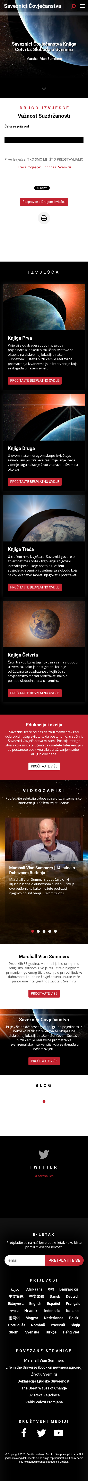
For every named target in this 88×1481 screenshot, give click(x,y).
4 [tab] (49, 931)
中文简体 (16, 1296)
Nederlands (53, 1318)
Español (53, 1303)
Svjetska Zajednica (44, 1395)
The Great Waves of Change (44, 1388)
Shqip (75, 1325)
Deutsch (72, 1296)
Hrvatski (31, 1311)
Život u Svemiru (44, 1374)
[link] (44, 218)
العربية (15, 1289)
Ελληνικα (16, 1303)
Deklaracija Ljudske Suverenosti (44, 1381)
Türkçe (50, 1332)
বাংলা (51, 1289)
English (35, 1303)
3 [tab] (44, 931)
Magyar (32, 1318)
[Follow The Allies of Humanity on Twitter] (41, 1433)
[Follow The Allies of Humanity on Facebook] (24, 1433)
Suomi (14, 1332)
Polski (74, 1318)
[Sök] (73, 6)
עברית (14, 1311)
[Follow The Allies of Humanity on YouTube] (59, 1433)
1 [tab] (32, 931)
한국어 (14, 1318)
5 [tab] (55, 931)
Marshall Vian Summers (44, 1360)
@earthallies (44, 1176)
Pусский (58, 1325)
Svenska (32, 1332)
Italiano (72, 1311)
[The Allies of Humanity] (33, 6)
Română (38, 1325)
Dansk (55, 1296)
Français (73, 1303)
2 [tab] (38, 931)
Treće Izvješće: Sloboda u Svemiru (44, 167)
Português (16, 1325)
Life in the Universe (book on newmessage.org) (44, 1367)
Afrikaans (34, 1289)
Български (68, 1289)
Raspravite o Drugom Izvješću (44, 202)
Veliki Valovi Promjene (44, 1402)
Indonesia (52, 1311)
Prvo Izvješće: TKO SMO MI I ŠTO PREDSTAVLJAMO (44, 159)
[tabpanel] (44, 870)
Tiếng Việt (70, 1332)
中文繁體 (36, 1296)
